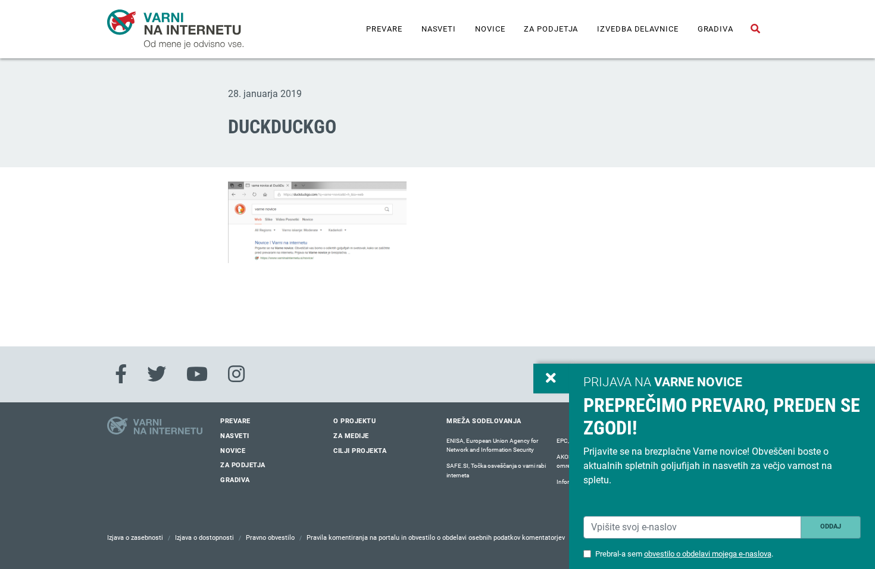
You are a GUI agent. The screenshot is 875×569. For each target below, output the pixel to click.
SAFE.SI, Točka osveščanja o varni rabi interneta (496, 470)
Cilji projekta (359, 451)
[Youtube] (197, 374)
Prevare (384, 28)
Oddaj (830, 526)
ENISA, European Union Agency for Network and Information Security (492, 445)
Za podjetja (551, 28)
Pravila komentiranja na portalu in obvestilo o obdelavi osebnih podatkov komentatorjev (436, 538)
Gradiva (715, 28)
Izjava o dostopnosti (204, 538)
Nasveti (438, 28)
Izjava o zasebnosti (135, 538)
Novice (490, 28)
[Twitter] (156, 374)
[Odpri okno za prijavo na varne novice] (551, 378)
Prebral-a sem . (684, 553)
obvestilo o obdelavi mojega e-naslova (707, 553)
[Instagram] (236, 374)
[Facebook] (121, 374)
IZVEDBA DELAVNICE (637, 28)
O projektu (354, 421)
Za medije (351, 436)
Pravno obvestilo (270, 538)
